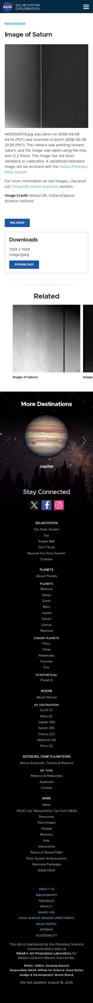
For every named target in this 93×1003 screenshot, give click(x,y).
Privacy (46, 906)
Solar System (46, 523)
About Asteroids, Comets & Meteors (46, 763)
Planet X (46, 680)
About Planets (46, 576)
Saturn (46, 618)
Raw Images (15, 24)
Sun (46, 535)
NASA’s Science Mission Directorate (46, 958)
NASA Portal (46, 924)
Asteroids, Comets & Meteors (46, 756)
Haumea (46, 661)
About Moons (46, 697)
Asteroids (47, 782)
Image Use (46, 912)
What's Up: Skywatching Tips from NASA (46, 811)
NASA (6, 7)
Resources (46, 816)
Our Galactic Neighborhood (25, 17)
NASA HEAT (47, 870)
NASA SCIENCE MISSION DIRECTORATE (46, 918)
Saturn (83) (46, 728)
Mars (46, 606)
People (46, 828)
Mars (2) (46, 716)
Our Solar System (46, 529)
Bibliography (46, 895)
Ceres (46, 649)
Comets (46, 787)
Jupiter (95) (46, 722)
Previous (10, 440)
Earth (47, 601)
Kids (46, 840)
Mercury (47, 589)
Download (24, 264)
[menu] (86, 7)
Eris (46, 667)
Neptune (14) (46, 740)
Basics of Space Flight (46, 852)
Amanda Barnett (57, 965)
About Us (46, 889)
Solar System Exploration (25, 7)
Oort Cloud (46, 547)
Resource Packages (46, 864)
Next (83, 440)
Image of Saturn (25, 377)
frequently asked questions (35, 186)
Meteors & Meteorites (47, 776)
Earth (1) (46, 710)
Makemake (46, 655)
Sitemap (46, 929)
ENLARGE (17, 222)
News (46, 804)
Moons (46, 691)
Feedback (46, 901)
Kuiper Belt (47, 541)
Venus (46, 595)
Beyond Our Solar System (46, 553)
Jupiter (46, 466)
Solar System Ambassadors (46, 858)
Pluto (46, 643)
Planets (46, 569)
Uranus (46, 625)
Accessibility (46, 935)
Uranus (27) (46, 734)
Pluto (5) (46, 746)
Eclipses (47, 559)
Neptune (46, 630)
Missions (46, 834)
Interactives (46, 846)
